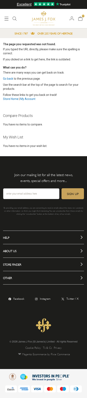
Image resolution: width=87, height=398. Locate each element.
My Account (27, 99)
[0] (80, 18)
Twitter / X (72, 298)
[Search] (14, 20)
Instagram (45, 298)
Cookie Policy (33, 347)
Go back (8, 78)
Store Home (10, 99)
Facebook (18, 298)
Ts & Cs (47, 347)
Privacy (58, 347)
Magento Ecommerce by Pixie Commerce (46, 354)
